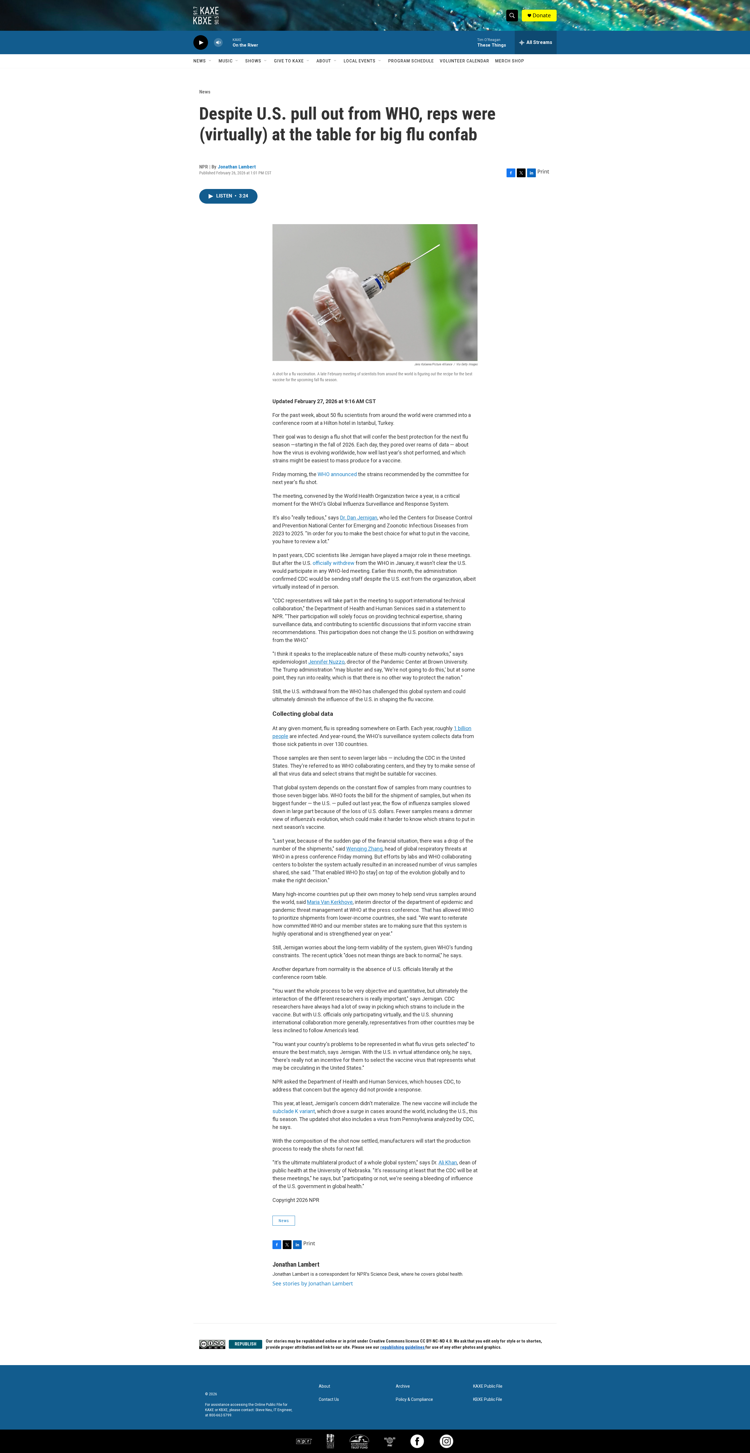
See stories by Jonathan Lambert (312, 1283)
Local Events (360, 61)
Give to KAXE (289, 61)
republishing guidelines (402, 1347)
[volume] (218, 42)
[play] (200, 42)
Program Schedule (411, 61)
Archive (403, 1386)
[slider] (228, 42)
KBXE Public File (487, 1399)
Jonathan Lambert (237, 167)
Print (543, 171)
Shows (253, 61)
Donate (542, 15)
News (199, 61)
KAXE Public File (487, 1386)
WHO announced (337, 474)
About (323, 61)
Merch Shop (509, 61)
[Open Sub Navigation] (210, 61)
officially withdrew (333, 563)
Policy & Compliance (414, 1399)
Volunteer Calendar (464, 61)
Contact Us (329, 1399)
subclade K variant (293, 1111)
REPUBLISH (245, 1344)
